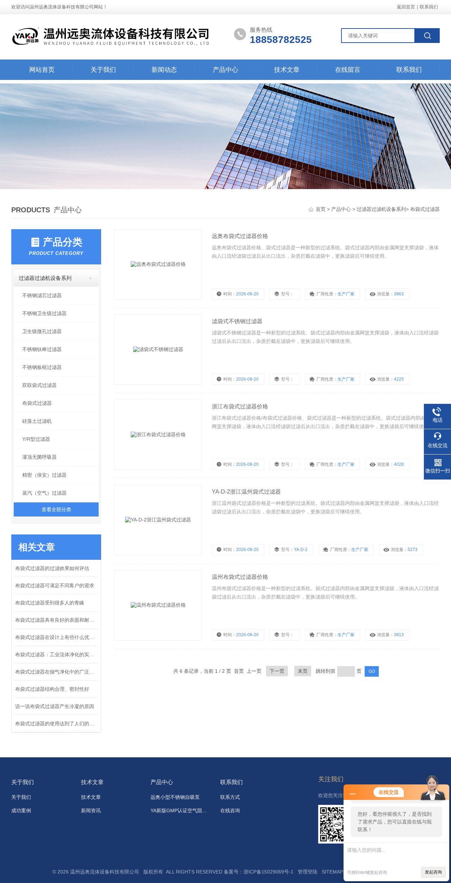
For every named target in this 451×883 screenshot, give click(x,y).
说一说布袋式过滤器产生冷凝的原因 (54, 706)
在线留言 (347, 69)
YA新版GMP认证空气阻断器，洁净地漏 (181, 810)
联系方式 (230, 797)
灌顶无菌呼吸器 (39, 457)
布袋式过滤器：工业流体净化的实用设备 (56, 654)
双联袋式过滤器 (39, 385)
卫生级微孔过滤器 (42, 331)
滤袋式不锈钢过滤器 (237, 321)
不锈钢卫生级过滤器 (44, 313)
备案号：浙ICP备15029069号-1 (259, 872)
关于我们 (103, 69)
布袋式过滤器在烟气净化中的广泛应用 (56, 672)
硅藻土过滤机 (37, 421)
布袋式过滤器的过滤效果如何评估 (52, 568)
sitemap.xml (338, 872)
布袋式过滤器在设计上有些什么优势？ (56, 637)
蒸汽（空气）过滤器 (44, 493)
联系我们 (429, 7)
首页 (321, 209)
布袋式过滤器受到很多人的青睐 (49, 603)
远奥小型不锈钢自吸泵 (175, 797)
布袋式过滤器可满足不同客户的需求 (54, 585)
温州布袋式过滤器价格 (240, 577)
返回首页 (406, 7)
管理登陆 (307, 872)
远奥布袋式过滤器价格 (240, 236)
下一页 (277, 671)
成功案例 (21, 810)
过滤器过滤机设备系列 (381, 209)
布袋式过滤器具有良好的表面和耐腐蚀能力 (56, 620)
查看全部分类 (56, 509)
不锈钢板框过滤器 (42, 367)
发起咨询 (433, 872)
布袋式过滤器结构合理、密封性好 (52, 689)
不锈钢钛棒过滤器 (42, 349)
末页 (303, 671)
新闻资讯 (91, 810)
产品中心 (225, 69)
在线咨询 (230, 810)
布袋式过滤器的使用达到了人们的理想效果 (56, 723)
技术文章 (286, 69)
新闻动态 (164, 69)
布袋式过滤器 (425, 209)
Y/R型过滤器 (36, 439)
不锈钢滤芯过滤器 (42, 295)
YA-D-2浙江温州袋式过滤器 (246, 492)
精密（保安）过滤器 (44, 475)
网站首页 (42, 69)
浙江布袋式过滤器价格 (240, 406)
